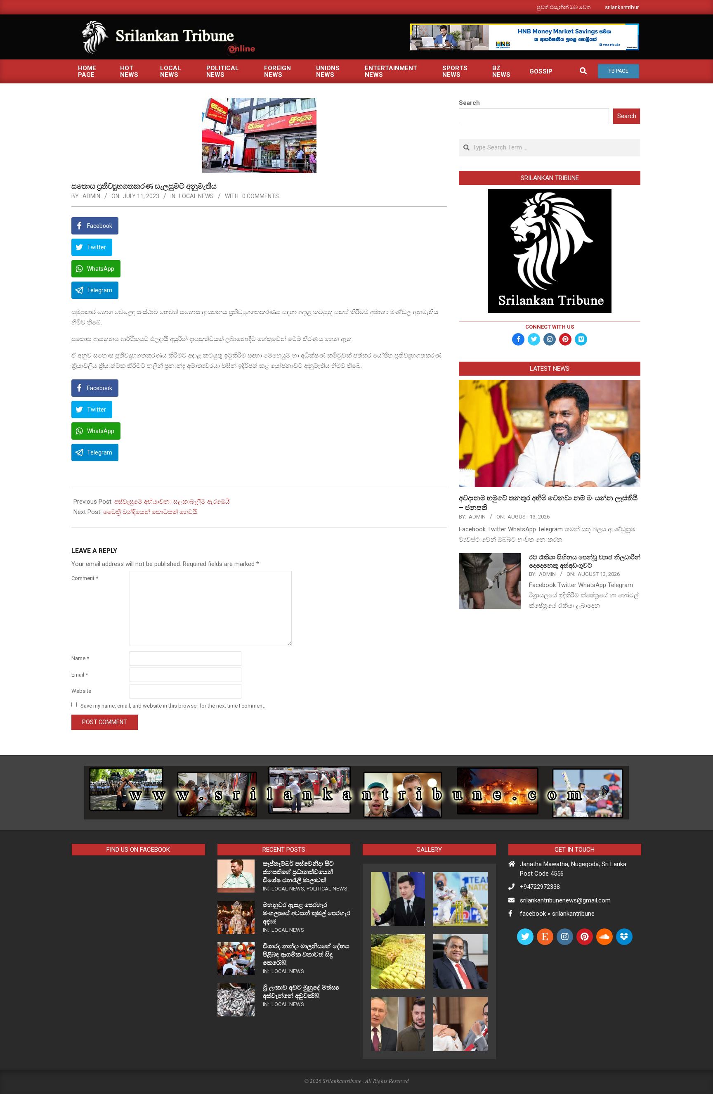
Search (469, 103)
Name (80, 658)
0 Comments (260, 196)
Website (81, 691)
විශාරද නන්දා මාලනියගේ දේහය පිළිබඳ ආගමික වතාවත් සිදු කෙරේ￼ (306, 954)
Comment (84, 578)
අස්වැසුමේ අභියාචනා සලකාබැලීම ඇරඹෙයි (172, 501)
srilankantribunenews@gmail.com (565, 900)
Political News (327, 889)
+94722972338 (540, 886)
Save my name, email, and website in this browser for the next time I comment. (172, 705)
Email (79, 675)
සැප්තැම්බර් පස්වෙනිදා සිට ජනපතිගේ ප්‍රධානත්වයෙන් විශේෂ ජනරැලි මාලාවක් (298, 872)
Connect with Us (549, 327)
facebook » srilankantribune (557, 913)
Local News (196, 196)
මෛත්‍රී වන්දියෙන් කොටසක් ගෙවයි (150, 512)
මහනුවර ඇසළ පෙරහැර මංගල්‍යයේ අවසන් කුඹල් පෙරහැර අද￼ (306, 913)
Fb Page (618, 71)
